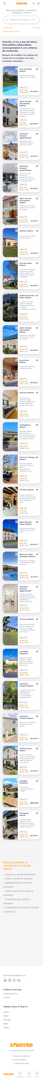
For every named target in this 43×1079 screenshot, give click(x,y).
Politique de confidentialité (21, 1056)
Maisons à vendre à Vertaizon (20, 874)
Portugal (6, 1020)
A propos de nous (10, 994)
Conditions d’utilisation (19, 1060)
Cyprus (6, 1012)
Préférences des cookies (21, 1063)
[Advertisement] (21, 939)
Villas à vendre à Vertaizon (19, 878)
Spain (5, 1024)
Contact (6, 998)
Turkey (6, 1028)
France (6, 1016)
